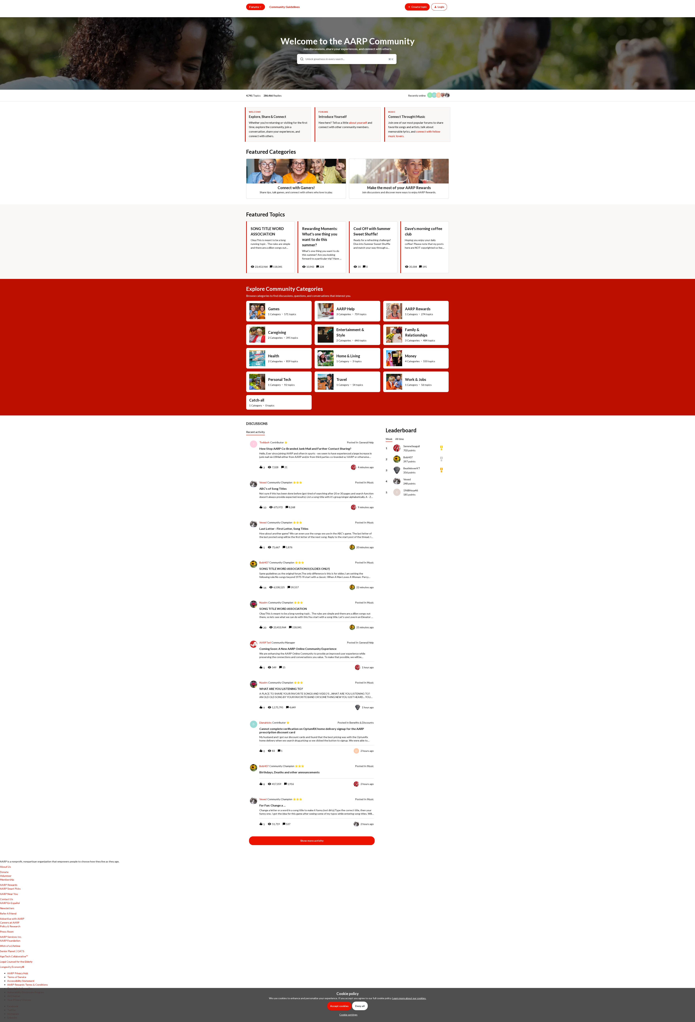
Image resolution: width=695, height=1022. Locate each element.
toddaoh (264, 442)
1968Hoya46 (410, 490)
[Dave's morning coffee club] (424, 247)
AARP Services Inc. (11, 936)
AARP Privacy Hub (17, 973)
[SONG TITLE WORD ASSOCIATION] (270, 247)
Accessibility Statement (20, 980)
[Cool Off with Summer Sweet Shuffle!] (373, 247)
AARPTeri (265, 642)
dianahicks (265, 722)
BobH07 (264, 562)
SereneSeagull (411, 446)
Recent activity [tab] (255, 432)
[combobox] (347, 59)
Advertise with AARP (12, 918)
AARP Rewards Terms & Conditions (27, 984)
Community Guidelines (284, 7)
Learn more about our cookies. (409, 998)
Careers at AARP (9, 922)
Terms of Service (16, 977)
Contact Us (6, 899)
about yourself (358, 122)
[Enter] (300, 59)
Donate (4, 871)
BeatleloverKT (411, 468)
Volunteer (5, 875)
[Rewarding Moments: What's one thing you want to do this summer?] (322, 247)
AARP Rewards (8, 884)
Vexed (263, 482)
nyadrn (263, 602)
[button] (347, 1014)
